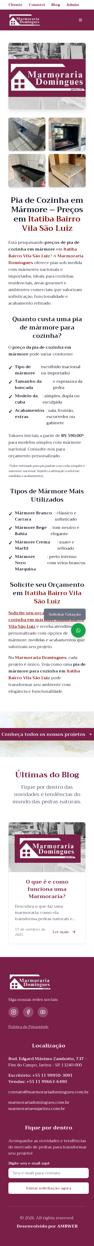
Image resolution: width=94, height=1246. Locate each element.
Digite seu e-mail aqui (28, 1163)
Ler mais (60, 932)
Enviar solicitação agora (48, 1188)
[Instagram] (13, 1012)
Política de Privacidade (28, 1026)
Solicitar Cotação (65, 614)
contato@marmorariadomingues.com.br (48, 1092)
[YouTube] (43, 1012)
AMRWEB (67, 1226)
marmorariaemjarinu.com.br (36, 1108)
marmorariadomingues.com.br (38, 1102)
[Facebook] (28, 1012)
